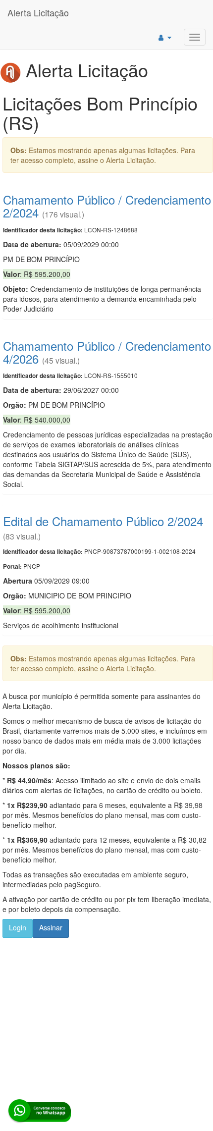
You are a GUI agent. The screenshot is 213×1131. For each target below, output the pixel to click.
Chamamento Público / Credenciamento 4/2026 (107, 352)
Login (17, 927)
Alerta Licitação (38, 12)
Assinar (50, 927)
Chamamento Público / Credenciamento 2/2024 (107, 206)
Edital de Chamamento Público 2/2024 (103, 521)
